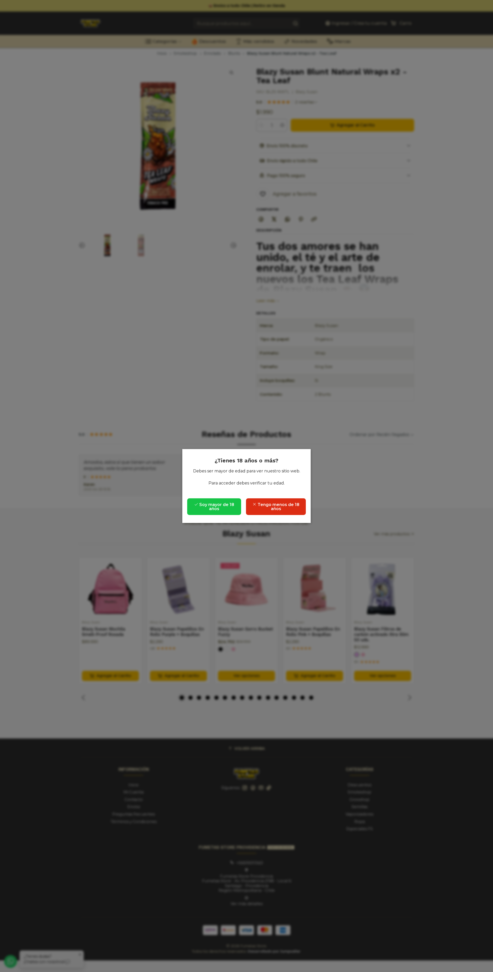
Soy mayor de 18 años (216, 506)
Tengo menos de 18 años (278, 506)
